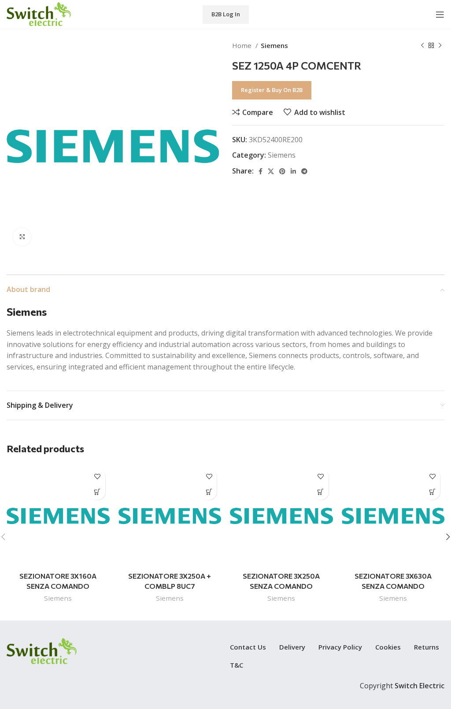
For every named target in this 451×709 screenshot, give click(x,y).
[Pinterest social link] (282, 171)
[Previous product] (422, 45)
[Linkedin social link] (293, 171)
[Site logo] (39, 13)
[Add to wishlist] (97, 476)
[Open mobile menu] (440, 14)
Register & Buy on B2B (272, 90)
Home (242, 45)
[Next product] (440, 45)
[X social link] (271, 171)
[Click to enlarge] (22, 237)
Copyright (402, 686)
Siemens (274, 45)
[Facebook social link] (260, 171)
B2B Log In (225, 14)
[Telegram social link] (304, 171)
